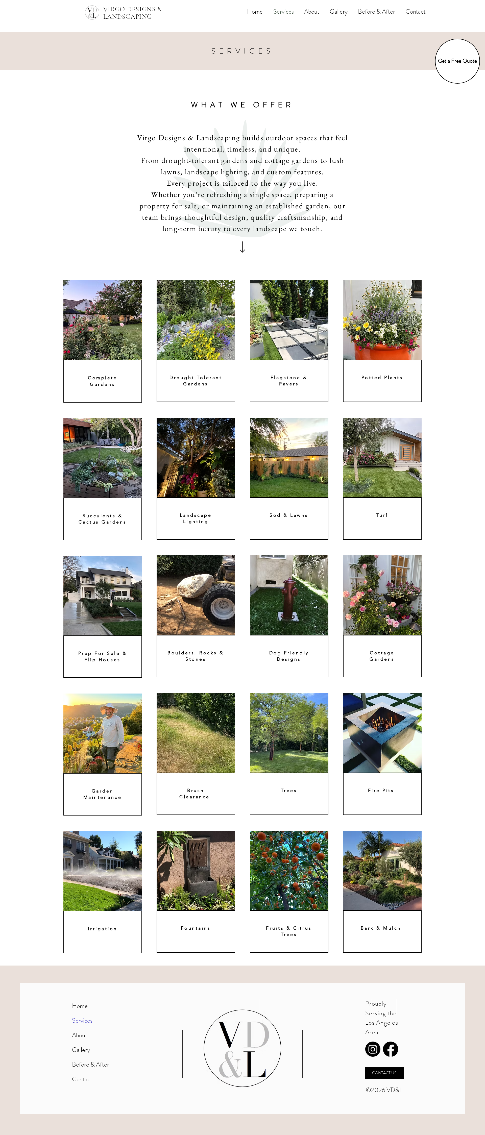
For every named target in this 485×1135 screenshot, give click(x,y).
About (79, 1035)
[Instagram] (372, 1049)
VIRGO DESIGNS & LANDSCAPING (132, 12)
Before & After (90, 1064)
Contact (82, 1079)
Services (82, 1020)
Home (80, 1005)
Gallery (81, 1049)
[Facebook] (390, 1049)
